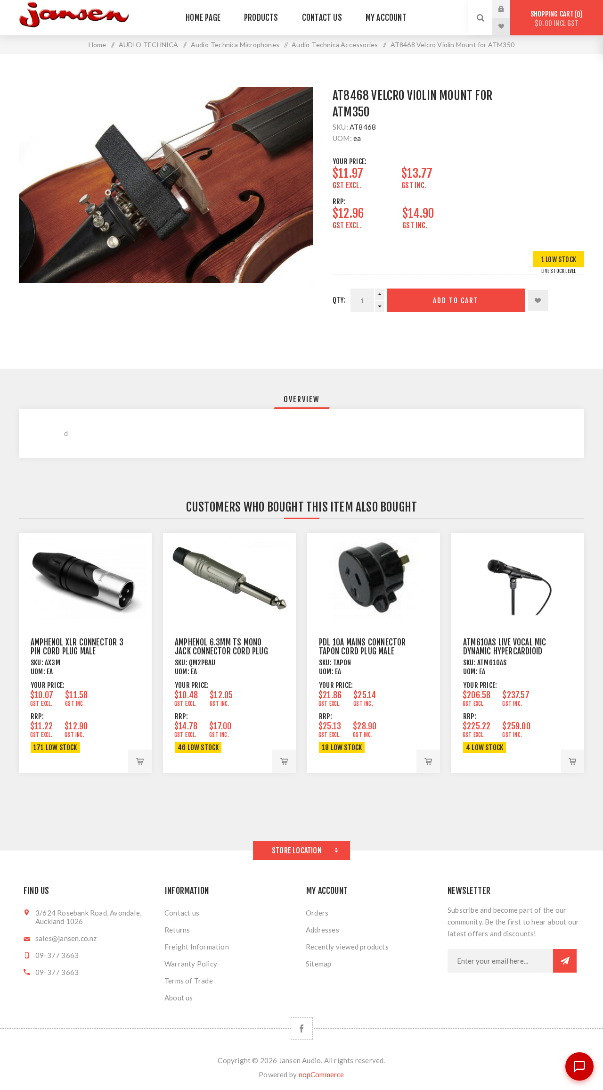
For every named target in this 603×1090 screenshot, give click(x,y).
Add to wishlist (538, 300)
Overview (302, 399)
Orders (317, 912)
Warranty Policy (190, 963)
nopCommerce (321, 1074)
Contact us (181, 912)
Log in (508, 9)
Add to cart (456, 300)
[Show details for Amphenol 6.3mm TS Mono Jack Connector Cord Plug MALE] (229, 578)
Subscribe (565, 961)
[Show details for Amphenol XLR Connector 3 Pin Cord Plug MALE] (85, 578)
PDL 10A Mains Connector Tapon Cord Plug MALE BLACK (362, 651)
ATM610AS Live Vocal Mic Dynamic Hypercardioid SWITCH (504, 651)
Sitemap (318, 963)
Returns (177, 929)
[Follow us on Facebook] (302, 1028)
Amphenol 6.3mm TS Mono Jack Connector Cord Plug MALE (221, 651)
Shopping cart (555, 18)
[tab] (301, 399)
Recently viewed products (347, 946)
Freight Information (196, 946)
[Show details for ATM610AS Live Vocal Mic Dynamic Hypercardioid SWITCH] (517, 578)
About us (178, 997)
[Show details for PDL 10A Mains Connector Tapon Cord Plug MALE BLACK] (373, 578)
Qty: (339, 300)
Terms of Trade (188, 980)
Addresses (322, 929)
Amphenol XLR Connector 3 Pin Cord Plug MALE (77, 646)
